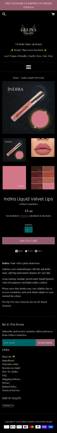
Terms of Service (11, 390)
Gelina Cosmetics (28, 421)
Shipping (24, 215)
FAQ (4, 375)
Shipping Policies (11, 379)
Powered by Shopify (44, 421)
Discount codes (10, 364)
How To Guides (10, 371)
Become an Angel (11, 367)
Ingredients (8, 360)
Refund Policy (9, 386)
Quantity (28, 224)
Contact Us (8, 405)
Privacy (6, 382)
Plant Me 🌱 (8, 356)
